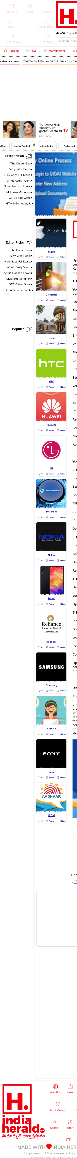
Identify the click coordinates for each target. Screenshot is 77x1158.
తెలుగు (60, 34)
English (70, 33)
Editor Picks (15, 243)
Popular (18, 330)
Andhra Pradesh (20, 146)
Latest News (14, 156)
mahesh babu (44, 146)
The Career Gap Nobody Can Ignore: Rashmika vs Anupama (50, 127)
